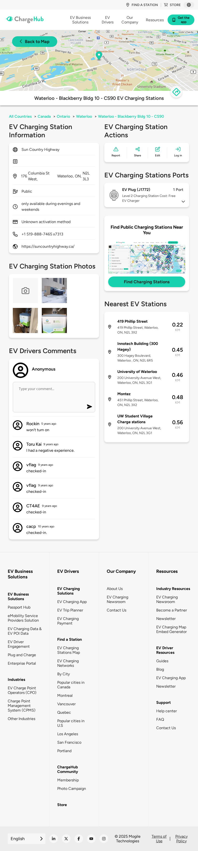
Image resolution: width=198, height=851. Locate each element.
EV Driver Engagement (19, 644)
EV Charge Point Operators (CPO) (22, 690)
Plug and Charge (22, 655)
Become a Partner (171, 610)
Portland (64, 751)
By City (63, 674)
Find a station (145, 5)
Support (163, 702)
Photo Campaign (71, 788)
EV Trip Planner (70, 610)
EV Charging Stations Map (68, 650)
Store (175, 5)
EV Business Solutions (18, 596)
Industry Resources (173, 588)
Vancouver (66, 704)
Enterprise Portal (22, 663)
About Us (115, 588)
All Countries (20, 116)
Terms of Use (159, 838)
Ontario (63, 116)
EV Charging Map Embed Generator (171, 629)
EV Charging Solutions (68, 591)
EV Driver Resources (165, 650)
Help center (166, 711)
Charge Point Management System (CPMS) (21, 706)
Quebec (64, 712)
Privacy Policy (181, 838)
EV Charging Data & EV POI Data (25, 631)
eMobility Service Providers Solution (23, 618)
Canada (44, 116)
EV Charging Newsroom (117, 599)
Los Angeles (67, 734)
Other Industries (21, 718)
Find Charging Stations (147, 281)
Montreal (65, 695)
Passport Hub (19, 607)
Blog (160, 669)
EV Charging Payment (68, 621)
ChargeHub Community (67, 769)
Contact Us (116, 610)
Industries (16, 679)
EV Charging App (72, 601)
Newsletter (166, 618)
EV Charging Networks (68, 663)
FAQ (160, 719)
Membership (68, 780)
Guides (162, 661)
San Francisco (69, 742)
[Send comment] (89, 406)
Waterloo (84, 116)
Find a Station (69, 639)
